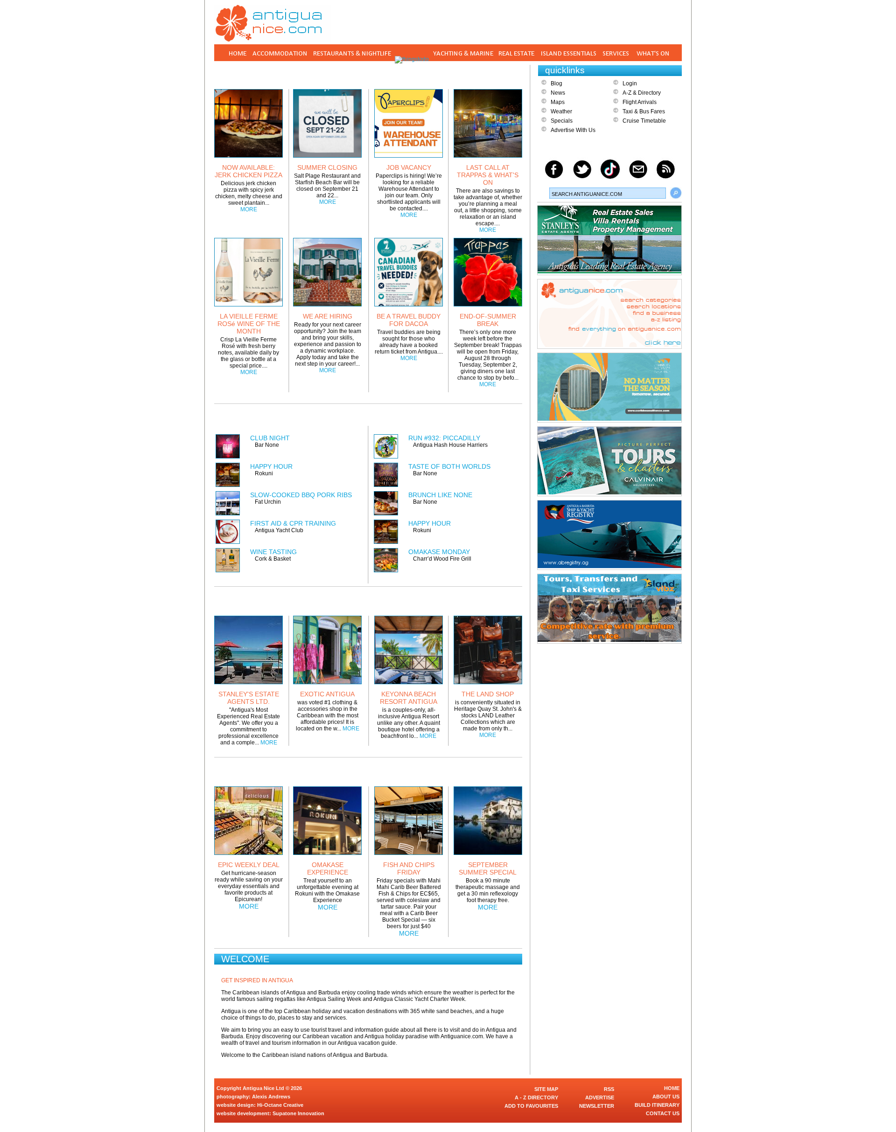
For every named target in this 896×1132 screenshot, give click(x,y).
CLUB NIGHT (270, 438)
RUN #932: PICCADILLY (444, 438)
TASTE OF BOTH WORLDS (449, 466)
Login (630, 83)
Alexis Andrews (271, 1096)
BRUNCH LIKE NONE (440, 495)
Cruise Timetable (644, 121)
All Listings (487, 417)
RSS (609, 1089)
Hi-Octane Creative (280, 1105)
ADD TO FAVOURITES (531, 1106)
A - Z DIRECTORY (536, 1097)
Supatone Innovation (298, 1113)
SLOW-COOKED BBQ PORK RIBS (301, 495)
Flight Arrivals (640, 102)
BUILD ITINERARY (657, 1105)
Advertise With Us (573, 130)
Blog (556, 83)
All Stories (494, 73)
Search (676, 193)
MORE (248, 209)
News (558, 93)
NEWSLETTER (596, 1106)
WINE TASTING (273, 552)
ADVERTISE (599, 1097)
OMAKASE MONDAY (439, 552)
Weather (561, 111)
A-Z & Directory (642, 93)
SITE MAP (546, 1089)
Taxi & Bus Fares (644, 111)
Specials (562, 121)
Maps (558, 102)
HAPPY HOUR (271, 466)
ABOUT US (665, 1096)
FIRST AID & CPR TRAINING (293, 523)
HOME (671, 1088)
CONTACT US (662, 1113)
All (499, 771)
